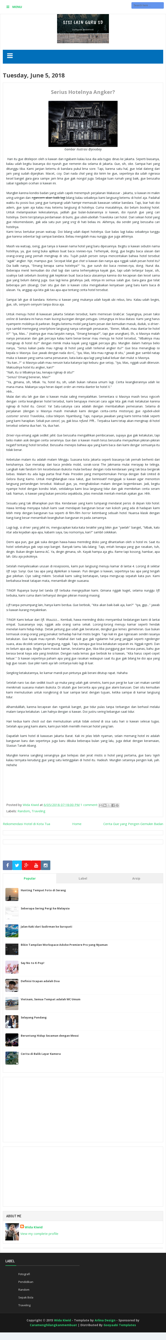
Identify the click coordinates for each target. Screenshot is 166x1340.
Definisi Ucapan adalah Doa (40, 981)
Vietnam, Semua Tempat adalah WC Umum (50, 999)
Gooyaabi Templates (120, 1325)
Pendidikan (25, 1282)
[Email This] (101, 805)
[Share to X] (109, 805)
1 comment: (89, 805)
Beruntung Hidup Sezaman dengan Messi (50, 1036)
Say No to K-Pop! (32, 963)
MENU (16, 7)
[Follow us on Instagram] (45, 865)
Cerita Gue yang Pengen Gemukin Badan (133, 824)
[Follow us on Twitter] (17, 865)
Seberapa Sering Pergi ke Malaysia (45, 908)
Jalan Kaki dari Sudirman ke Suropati (46, 926)
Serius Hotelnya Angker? (83, 91)
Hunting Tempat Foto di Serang (43, 890)
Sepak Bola (25, 1297)
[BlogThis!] (105, 805)
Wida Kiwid (34, 1227)
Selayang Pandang (34, 1017)
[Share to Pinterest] (117, 805)
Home (76, 824)
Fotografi (24, 1274)
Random (24, 811)
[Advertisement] (83, 1109)
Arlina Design (105, 1320)
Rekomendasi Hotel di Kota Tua (26, 824)
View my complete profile (39, 1233)
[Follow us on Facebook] (7, 865)
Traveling (38, 811)
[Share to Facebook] (113, 805)
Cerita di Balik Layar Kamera (41, 1054)
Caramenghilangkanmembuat (53, 1325)
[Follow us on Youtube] (36, 865)
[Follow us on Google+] (26, 865)
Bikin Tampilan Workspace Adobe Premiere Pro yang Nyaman (64, 945)
